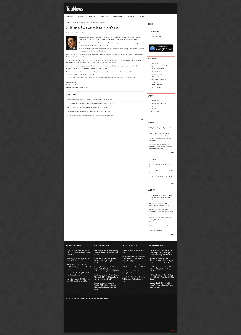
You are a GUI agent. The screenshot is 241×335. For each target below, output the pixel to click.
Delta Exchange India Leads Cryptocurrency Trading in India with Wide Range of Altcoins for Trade (106, 253)
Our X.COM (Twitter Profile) (158, 68)
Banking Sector (104, 16)
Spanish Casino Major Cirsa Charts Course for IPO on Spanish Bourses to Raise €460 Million (134, 266)
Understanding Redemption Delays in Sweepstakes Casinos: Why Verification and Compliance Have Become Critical (161, 212)
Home (68, 22)
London (86, 87)
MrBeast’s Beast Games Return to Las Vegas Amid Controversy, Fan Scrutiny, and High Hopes (134, 279)
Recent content (155, 114)
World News (74, 87)
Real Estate (92, 16)
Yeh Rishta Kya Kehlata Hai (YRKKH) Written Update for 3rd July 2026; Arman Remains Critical (161, 269)
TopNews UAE (155, 106)
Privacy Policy (154, 82)
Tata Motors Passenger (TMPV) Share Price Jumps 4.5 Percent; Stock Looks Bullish (78, 280)
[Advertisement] (120, 313)
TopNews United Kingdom (158, 103)
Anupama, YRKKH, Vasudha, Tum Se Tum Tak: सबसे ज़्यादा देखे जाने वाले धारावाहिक (87, 107)
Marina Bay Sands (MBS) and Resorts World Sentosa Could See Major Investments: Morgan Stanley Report (133, 259)
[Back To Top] (173, 328)
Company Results (117, 16)
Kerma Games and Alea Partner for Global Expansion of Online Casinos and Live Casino (160, 197)
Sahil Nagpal (71, 32)
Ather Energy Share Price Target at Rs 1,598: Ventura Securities (79, 260)
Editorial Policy (155, 76)
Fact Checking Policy (156, 84)
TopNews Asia (155, 100)
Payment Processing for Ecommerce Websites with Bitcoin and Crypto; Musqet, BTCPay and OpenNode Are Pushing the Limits (105, 286)
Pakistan (81, 87)
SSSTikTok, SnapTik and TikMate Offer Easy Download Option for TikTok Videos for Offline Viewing (162, 277)
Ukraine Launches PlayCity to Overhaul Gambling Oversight (132, 272)
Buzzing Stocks (155, 111)
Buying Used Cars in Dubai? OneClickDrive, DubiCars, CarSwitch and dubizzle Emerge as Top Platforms (78, 253)
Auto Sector (81, 16)
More (142, 119)
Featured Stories (155, 34)
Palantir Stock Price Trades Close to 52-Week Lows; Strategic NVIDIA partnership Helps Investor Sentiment (160, 146)
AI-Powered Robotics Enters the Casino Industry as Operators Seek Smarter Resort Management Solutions (161, 228)
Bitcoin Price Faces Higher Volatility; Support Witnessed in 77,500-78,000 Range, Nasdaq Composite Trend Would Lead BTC (106, 277)
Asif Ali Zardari (75, 85)
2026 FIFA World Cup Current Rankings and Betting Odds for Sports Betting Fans (89, 111)
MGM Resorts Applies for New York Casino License (133, 252)
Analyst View (70, 16)
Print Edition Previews (157, 87)
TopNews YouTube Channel (159, 66)
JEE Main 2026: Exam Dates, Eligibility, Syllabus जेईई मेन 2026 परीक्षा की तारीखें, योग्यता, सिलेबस (90, 115)
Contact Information (156, 71)
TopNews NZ (154, 109)
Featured (74, 82)
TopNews (74, 9)
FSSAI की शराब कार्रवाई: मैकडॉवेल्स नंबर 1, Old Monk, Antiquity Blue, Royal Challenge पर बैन (89, 99)
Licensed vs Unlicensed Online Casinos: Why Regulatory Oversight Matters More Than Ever (160, 220)
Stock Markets (155, 31)
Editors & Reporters (156, 74)
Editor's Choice (155, 63)
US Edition (141, 16)
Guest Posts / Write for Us (158, 79)
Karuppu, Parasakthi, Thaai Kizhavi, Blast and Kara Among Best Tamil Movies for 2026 (90, 103)
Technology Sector (156, 36)
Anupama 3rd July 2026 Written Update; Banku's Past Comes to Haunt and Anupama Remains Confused (161, 285)
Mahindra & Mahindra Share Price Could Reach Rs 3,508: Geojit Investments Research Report (79, 267)
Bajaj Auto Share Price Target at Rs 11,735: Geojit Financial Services (78, 274)
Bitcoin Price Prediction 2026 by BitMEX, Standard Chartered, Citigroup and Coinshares (105, 261)
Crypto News (130, 16)
